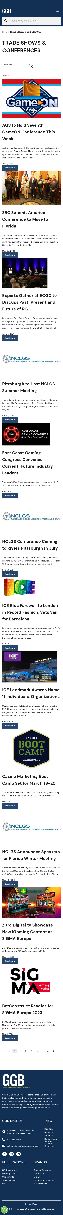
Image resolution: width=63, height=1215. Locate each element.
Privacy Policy (31, 1204)
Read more (10, 167)
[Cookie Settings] (4, 1210)
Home (4, 32)
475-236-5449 (14, 1139)
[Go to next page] (53, 1051)
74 (48, 1051)
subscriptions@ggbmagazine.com (23, 1146)
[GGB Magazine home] (8, 11)
